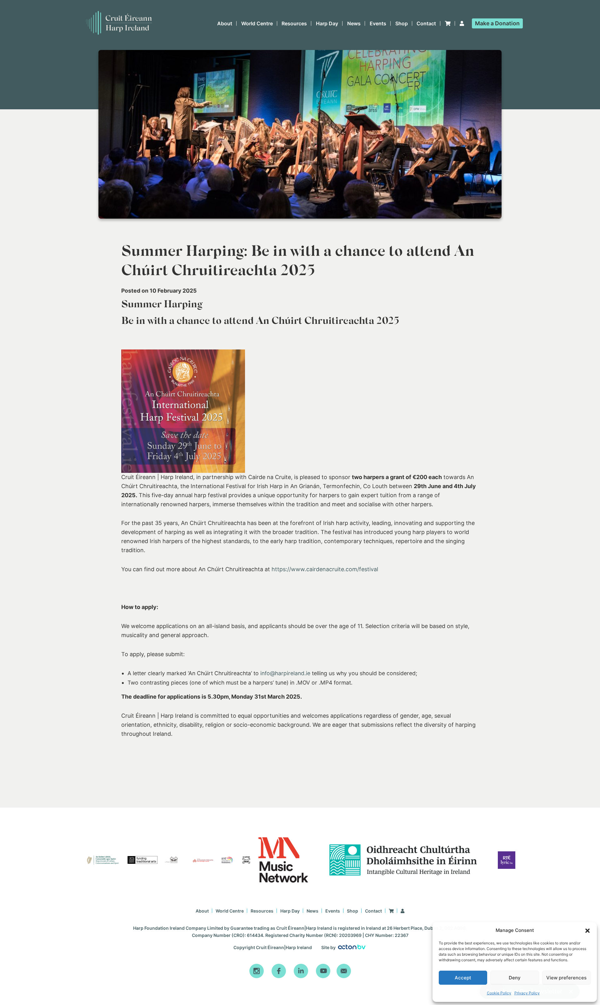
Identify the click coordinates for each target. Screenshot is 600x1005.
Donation (497, 23)
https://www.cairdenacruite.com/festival (324, 569)
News (354, 23)
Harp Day (327, 23)
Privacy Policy (527, 993)
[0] (448, 23)
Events (378, 23)
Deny (515, 978)
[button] (587, 931)
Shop (401, 23)
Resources (294, 23)
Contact (426, 23)
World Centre (257, 23)
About (224, 23)
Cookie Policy (499, 993)
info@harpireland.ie (285, 673)
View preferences (566, 978)
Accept (463, 978)
